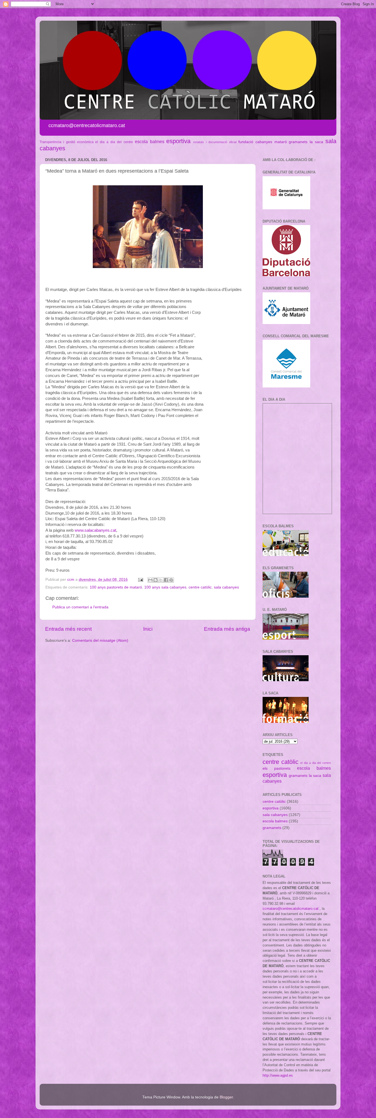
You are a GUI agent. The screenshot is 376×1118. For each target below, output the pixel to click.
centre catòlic (200, 587)
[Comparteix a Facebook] (166, 580)
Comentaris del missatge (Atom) (100, 640)
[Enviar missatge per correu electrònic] (140, 579)
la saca (316, 142)
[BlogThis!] (155, 580)
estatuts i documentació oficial (214, 142)
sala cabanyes (226, 587)
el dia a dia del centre (114, 142)
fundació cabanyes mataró (262, 142)
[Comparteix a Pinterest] (171, 580)
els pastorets (276, 768)
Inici (147, 629)
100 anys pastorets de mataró (116, 587)
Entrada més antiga (227, 629)
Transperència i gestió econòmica (67, 142)
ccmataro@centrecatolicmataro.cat (290, 908)
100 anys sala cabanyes (165, 587)
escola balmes (149, 141)
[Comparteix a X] (161, 580)
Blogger (226, 1097)
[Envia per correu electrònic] (150, 580)
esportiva (178, 141)
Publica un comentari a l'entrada (80, 607)
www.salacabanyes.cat (95, 530)
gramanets (298, 142)
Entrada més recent (68, 629)
